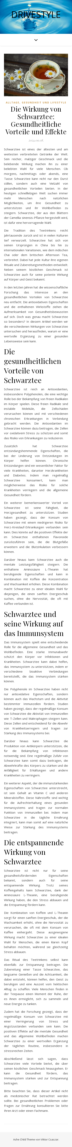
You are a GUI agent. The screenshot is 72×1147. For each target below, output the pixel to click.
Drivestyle (36, 14)
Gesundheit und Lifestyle (44, 102)
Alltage (12, 102)
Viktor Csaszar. (50, 1139)
